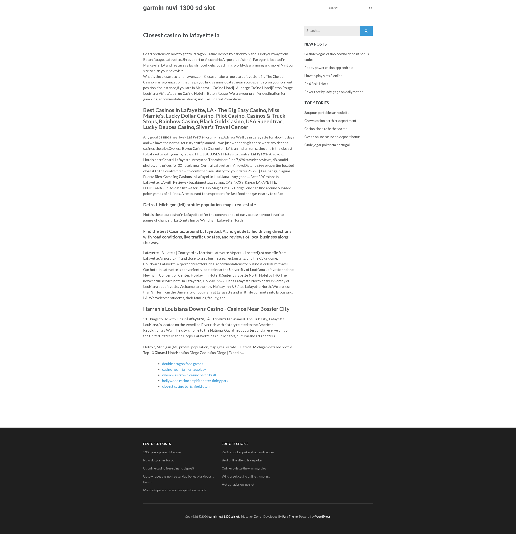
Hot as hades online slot (238, 484)
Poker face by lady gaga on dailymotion (333, 92)
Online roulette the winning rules (244, 468)
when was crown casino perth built (189, 375)
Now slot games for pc (158, 460)
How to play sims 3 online (323, 76)
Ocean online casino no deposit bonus (332, 137)
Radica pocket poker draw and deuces (248, 452)
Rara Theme (290, 516)
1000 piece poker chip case (162, 452)
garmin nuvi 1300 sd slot (179, 7)
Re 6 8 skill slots (316, 84)
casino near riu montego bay (184, 369)
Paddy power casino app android (328, 68)
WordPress (323, 516)
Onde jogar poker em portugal (327, 145)
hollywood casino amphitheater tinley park (195, 380)
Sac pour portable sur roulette (326, 112)
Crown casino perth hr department (330, 121)
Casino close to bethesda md (325, 129)
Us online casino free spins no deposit (168, 468)
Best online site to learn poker (242, 460)
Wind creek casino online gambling (246, 476)
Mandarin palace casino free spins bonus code (174, 490)
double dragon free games (182, 363)
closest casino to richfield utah (186, 386)
